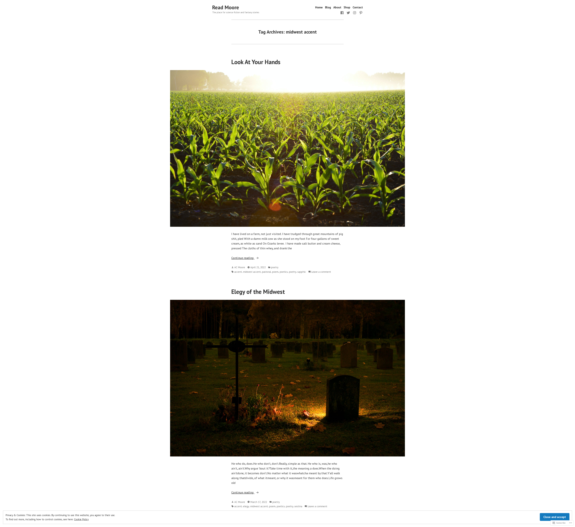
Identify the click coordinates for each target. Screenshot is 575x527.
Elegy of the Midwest (258, 291)
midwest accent (252, 271)
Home (319, 7)
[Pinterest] (360, 12)
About (337, 7)
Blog (328, 7)
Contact (358, 7)
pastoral (266, 271)
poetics (284, 271)
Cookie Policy (81, 519)
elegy (246, 506)
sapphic (301, 271)
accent (238, 271)
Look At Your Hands (255, 62)
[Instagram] (354, 12)
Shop (347, 7)
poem (275, 271)
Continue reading (242, 258)
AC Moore (239, 267)
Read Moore (225, 7)
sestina (298, 506)
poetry (274, 267)
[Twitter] (348, 12)
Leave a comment (321, 272)
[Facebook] (342, 12)
